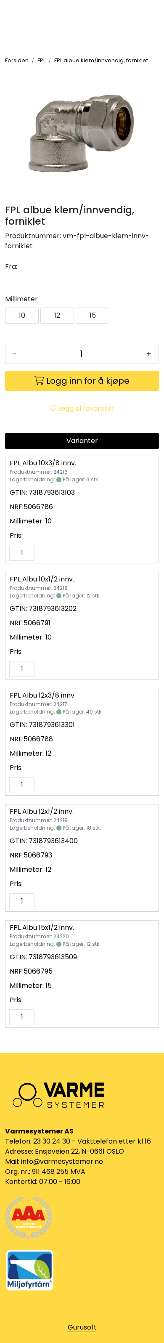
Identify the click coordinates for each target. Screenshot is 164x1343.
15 (93, 315)
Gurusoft (82, 1327)
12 (57, 315)
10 (22, 315)
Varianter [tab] (82, 441)
